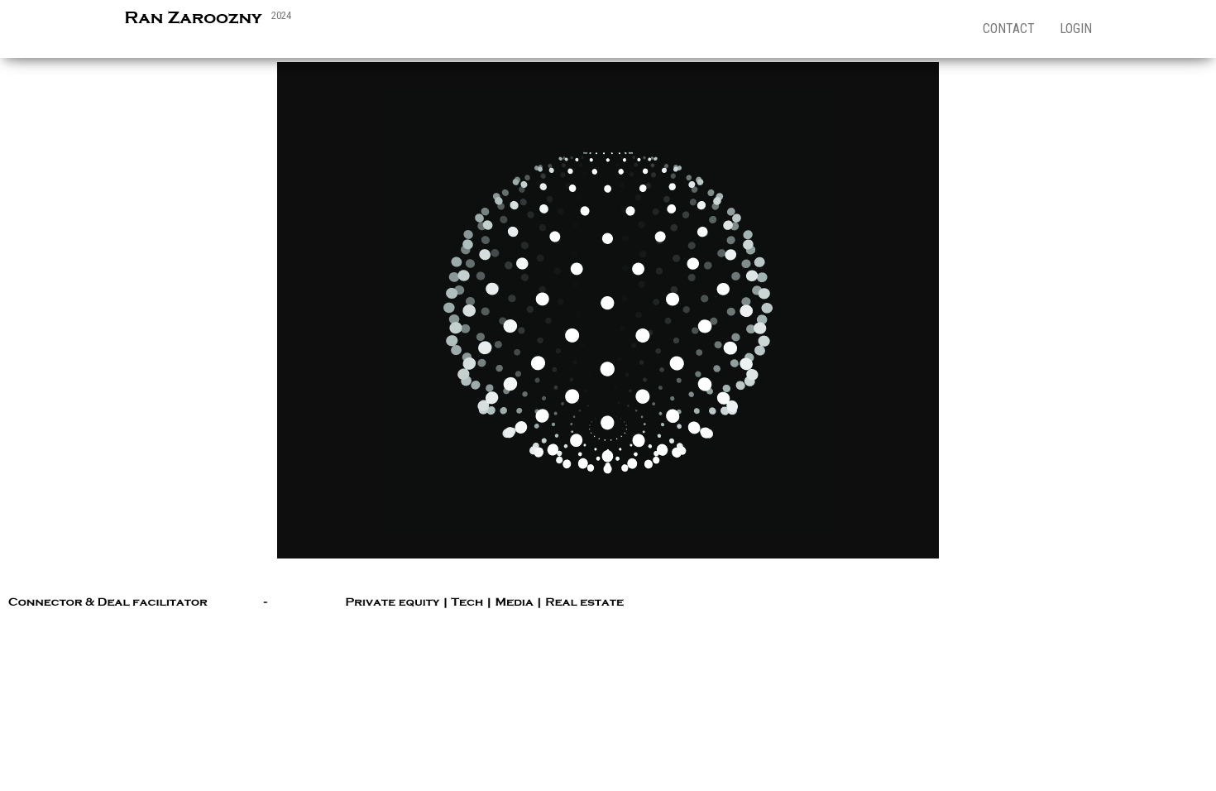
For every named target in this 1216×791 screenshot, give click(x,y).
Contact (1009, 28)
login (1076, 28)
